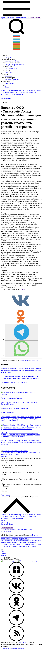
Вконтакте (34, 360)
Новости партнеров (12, 79)
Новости (8, 57)
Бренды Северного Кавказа (15, 65)
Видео (7, 87)
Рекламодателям (20, 529)
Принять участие (34, 18)
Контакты (29, 529)
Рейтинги (8, 76)
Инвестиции (9, 72)
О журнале (5, 529)
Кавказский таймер (12, 61)
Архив (11, 529)
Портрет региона (11, 68)
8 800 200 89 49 (23, 642)
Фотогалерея (9, 83)
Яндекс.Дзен (24, 360)
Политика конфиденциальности (12, 648)
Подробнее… (5, 495)
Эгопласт (23, 289)
